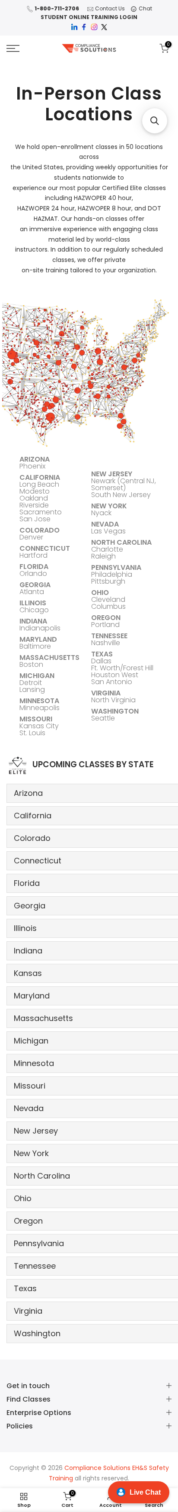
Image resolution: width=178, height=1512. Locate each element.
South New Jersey (121, 495)
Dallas (101, 661)
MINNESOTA (39, 701)
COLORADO (39, 530)
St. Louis (32, 733)
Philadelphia (111, 574)
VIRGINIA (106, 693)
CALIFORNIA (39, 477)
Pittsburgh (108, 581)
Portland (105, 625)
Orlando (33, 573)
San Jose (35, 519)
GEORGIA (35, 585)
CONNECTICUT (44, 548)
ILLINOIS (32, 603)
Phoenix (32, 466)
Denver (31, 537)
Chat (145, 8)
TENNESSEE (109, 636)
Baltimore (35, 646)
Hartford (33, 555)
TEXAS (102, 654)
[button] (154, 120)
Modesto (34, 491)
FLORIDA (33, 567)
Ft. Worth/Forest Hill (122, 668)
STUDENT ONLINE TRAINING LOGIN (89, 17)
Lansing (32, 690)
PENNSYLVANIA (116, 567)
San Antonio (111, 682)
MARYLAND (38, 639)
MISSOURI (35, 719)
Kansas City (39, 726)
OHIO (100, 593)
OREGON (106, 618)
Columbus (108, 606)
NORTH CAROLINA (121, 542)
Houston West (114, 675)
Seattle (103, 718)
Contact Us (110, 8)
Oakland (33, 498)
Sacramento (40, 512)
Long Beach (39, 484)
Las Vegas (108, 531)
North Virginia (113, 700)
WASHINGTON (115, 711)
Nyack (101, 513)
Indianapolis (39, 628)
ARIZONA (34, 459)
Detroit (30, 683)
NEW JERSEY (111, 474)
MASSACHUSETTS (49, 657)
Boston (31, 664)
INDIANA (33, 621)
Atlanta (31, 592)
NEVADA (105, 524)
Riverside (34, 505)
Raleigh (103, 556)
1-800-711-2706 (57, 8)
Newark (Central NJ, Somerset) (123, 484)
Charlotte (107, 549)
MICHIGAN (36, 676)
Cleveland (108, 599)
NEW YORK (109, 506)
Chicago (34, 610)
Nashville (105, 643)
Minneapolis (39, 708)
